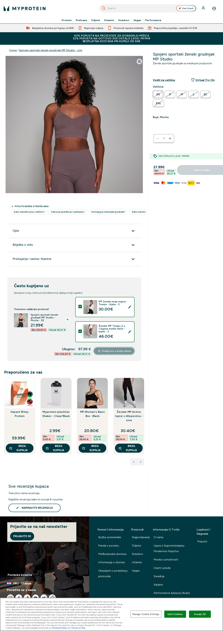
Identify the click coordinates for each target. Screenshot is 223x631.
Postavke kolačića (20, 574)
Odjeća (95, 20)
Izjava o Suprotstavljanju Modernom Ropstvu (169, 548)
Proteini (67, 20)
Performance (153, 20)
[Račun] (203, 8)
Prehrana (81, 20)
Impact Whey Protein (20, 413)
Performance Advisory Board (172, 592)
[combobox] (148, 8)
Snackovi (123, 20)
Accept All (199, 614)
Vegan (137, 20)
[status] (163, 138)
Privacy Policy (59, 628)
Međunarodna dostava (112, 553)
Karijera (158, 584)
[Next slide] (143, 423)
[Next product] (140, 461)
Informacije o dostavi (111, 562)
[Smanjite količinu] (157, 138)
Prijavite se (22, 536)
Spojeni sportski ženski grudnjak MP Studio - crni (50, 50)
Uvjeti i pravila (162, 567)
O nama (158, 537)
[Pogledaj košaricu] (214, 8)
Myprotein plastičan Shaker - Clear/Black (56, 413)
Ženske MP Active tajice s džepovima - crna (129, 416)
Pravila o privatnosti (166, 559)
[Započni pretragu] (103, 8)
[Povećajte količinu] (170, 138)
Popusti (202, 541)
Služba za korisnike (109, 537)
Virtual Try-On (205, 80)
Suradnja (159, 576)
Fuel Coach (188, 8)
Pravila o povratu (108, 545)
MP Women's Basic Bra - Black (92, 413)
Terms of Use (78, 628)
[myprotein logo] (24, 8)
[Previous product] (133, 461)
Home (13, 50)
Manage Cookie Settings (145, 614)
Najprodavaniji (140, 537)
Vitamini (109, 20)
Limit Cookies (175, 614)
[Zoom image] (139, 61)
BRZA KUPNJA (22, 448)
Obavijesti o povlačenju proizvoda (113, 573)
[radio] (158, 94)
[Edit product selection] (129, 307)
